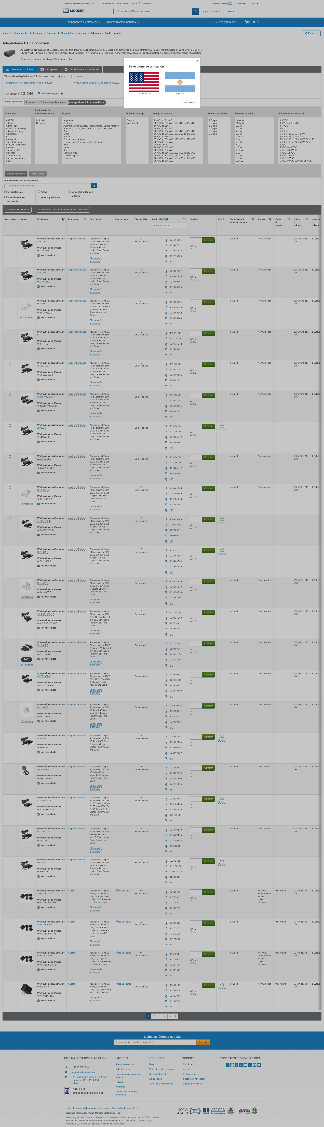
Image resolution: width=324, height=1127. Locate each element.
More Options (189, 102)
